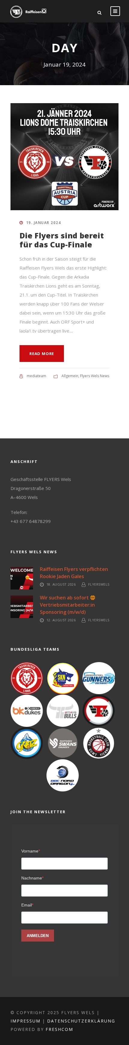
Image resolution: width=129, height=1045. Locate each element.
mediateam (36, 375)
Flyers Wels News (94, 375)
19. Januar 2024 (43, 222)
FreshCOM (59, 1029)
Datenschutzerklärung (81, 1021)
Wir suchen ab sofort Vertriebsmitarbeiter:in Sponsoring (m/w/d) (68, 604)
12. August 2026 (61, 620)
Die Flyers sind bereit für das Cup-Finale (62, 239)
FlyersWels (99, 584)
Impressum (25, 1021)
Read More (41, 353)
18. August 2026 (61, 584)
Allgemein (70, 375)
